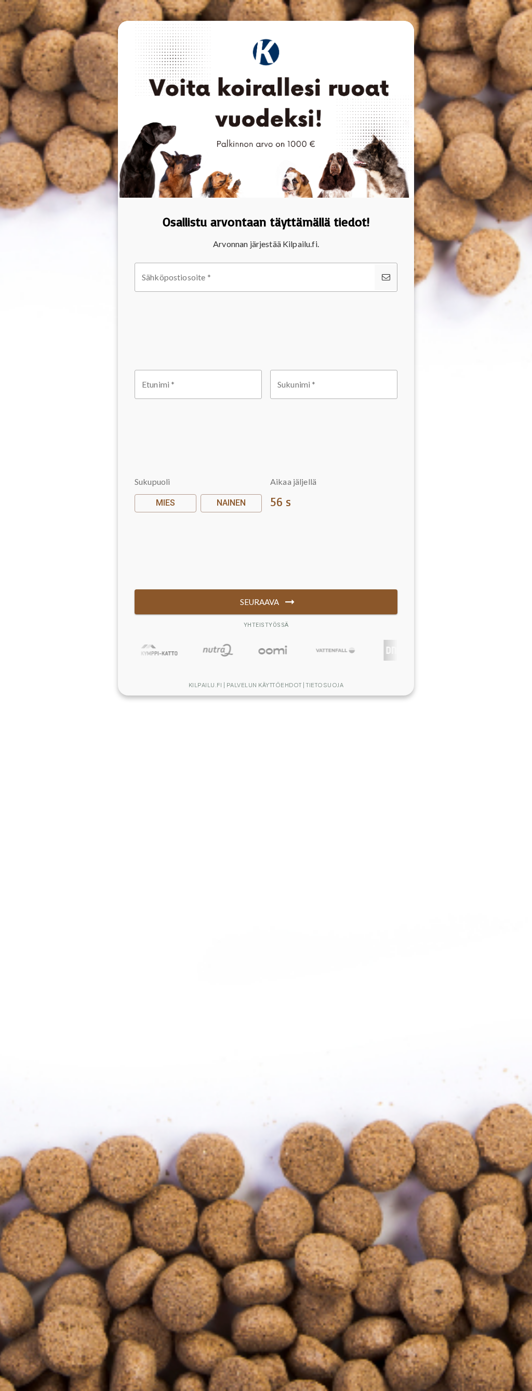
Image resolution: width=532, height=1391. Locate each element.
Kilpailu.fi (205, 684)
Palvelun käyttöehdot (264, 684)
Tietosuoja (324, 684)
